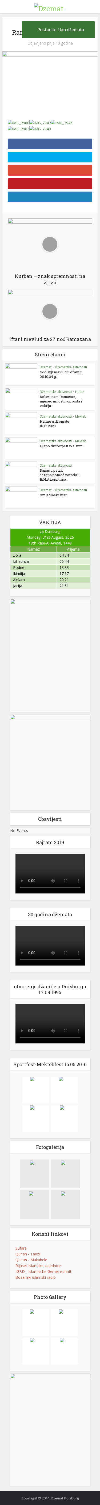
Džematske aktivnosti (71, 367)
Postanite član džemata (60, 30)
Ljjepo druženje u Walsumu (62, 446)
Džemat (45, 367)
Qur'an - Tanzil (28, 1253)
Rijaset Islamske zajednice (38, 1265)
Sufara (21, 1248)
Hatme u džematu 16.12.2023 (54, 423)
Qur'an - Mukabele (31, 1259)
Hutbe (80, 391)
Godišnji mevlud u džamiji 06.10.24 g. (61, 374)
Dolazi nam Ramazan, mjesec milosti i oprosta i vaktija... (61, 401)
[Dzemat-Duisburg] (50, 6)
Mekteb (80, 416)
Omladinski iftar (53, 495)
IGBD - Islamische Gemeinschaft (43, 1271)
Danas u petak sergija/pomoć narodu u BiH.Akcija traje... (59, 475)
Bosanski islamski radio (35, 1277)
